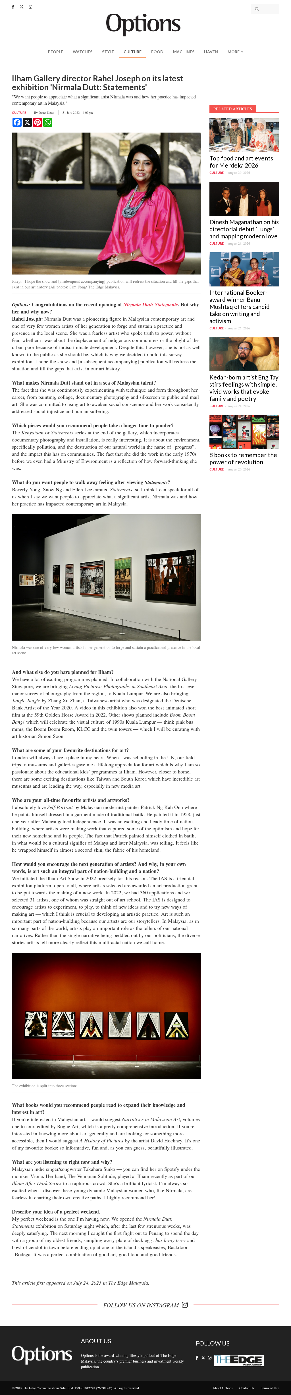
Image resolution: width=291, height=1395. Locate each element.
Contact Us (246, 1388)
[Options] (145, 24)
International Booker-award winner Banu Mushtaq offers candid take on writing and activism (239, 306)
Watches (82, 51)
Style (108, 51)
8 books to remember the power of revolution (243, 458)
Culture (133, 51)
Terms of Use (270, 1388)
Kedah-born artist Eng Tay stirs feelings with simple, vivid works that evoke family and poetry (243, 387)
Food (157, 51)
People (55, 51)
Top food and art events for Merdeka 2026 (241, 161)
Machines (183, 51)
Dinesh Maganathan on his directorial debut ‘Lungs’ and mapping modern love (244, 229)
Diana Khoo (47, 112)
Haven (211, 51)
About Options (223, 1388)
